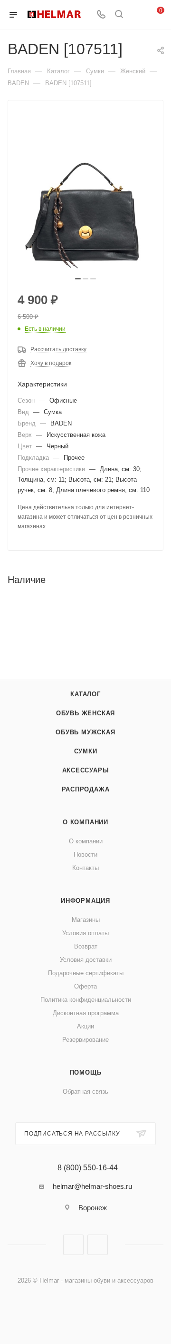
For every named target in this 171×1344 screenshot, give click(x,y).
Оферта (85, 986)
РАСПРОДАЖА (86, 789)
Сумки (85, 751)
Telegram (97, 1245)
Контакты (85, 867)
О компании (85, 822)
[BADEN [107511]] (85, 203)
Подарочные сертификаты (86, 973)
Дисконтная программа (86, 1013)
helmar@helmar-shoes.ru (92, 1186)
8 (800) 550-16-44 (87, 1168)
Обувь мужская (85, 732)
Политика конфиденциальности (85, 999)
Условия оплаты (85, 933)
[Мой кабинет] (137, 15)
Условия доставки (86, 959)
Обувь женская (85, 713)
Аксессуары (85, 770)
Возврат (85, 946)
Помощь (86, 1072)
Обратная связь (85, 1091)
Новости (85, 854)
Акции (85, 1026)
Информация (85, 900)
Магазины (86, 919)
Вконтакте (73, 1245)
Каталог (85, 694)
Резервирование (85, 1039)
